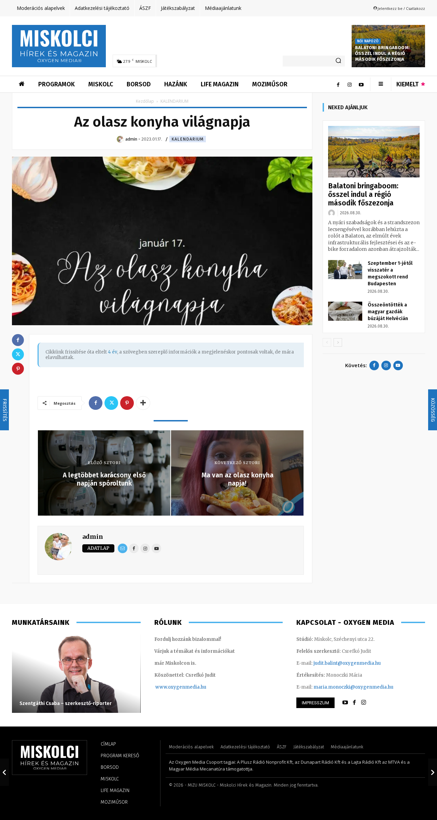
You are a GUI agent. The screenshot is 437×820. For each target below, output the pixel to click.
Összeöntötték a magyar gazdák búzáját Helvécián (388, 311)
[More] (143, 403)
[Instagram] (349, 84)
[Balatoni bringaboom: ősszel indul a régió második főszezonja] (374, 151)
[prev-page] (327, 342)
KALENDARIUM (187, 139)
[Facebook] (338, 84)
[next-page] (338, 342)
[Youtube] (361, 84)
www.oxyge (168, 687)
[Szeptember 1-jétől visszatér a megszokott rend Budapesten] (345, 269)
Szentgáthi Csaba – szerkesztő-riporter (65, 703)
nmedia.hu (194, 687)
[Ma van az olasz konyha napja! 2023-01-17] (432, 772)
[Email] (122, 548)
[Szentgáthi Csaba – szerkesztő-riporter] (76, 673)
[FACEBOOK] (354, 702)
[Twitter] (111, 403)
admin (92, 537)
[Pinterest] (127, 403)
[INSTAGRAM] (363, 702)
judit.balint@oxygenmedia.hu (347, 663)
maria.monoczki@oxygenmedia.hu (353, 687)
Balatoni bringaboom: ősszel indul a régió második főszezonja (382, 53)
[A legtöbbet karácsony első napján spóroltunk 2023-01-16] (4, 772)
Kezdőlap (145, 101)
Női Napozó (368, 41)
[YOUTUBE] (345, 702)
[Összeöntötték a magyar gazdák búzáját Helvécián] (345, 311)
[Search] (338, 61)
